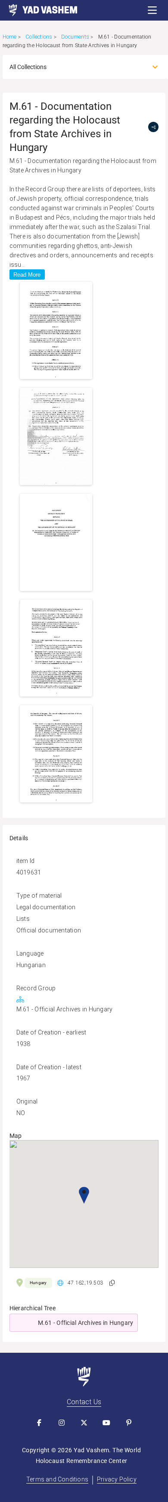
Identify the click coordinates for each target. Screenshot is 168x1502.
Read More (26, 274)
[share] (153, 127)
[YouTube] (106, 1422)
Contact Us (84, 1402)
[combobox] (76, 67)
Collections (38, 36)
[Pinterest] (128, 1422)
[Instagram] (61, 1422)
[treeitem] (84, 1322)
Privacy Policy (117, 1479)
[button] (152, 10)
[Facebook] (39, 1422)
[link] (39, 10)
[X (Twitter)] (84, 1422)
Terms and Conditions (57, 1479)
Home (10, 36)
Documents (75, 36)
